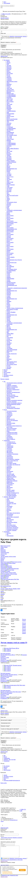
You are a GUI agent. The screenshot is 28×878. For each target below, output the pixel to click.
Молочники (10, 462)
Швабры (9, 518)
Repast (8, 117)
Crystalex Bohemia (11, 94)
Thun (8, 121)
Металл (8, 166)
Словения (9, 80)
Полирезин (9, 254)
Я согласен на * (14, 858)
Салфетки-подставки (12, 432)
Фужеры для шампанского (13, 392)
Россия (8, 74)
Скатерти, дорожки (11, 530)
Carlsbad (9, 109)
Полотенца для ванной (12, 527)
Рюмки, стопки (10, 397)
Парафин (9, 301)
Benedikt (9, 107)
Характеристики (5, 568)
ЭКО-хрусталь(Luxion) (12, 195)
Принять (22, 870)
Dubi (8, 112)
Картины (9, 510)
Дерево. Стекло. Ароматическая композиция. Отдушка (15, 308)
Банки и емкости (11, 439)
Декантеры (9, 393)
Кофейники (9, 482)
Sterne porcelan (10, 120)
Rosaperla (9, 153)
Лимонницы (10, 456)
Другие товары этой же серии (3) (14, 643)
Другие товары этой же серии (8, 572)
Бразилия (9, 66)
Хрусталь (9, 123)
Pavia (8, 352)
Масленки (9, 451)
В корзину (9, 676)
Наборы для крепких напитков (14, 400)
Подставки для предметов (13, 513)
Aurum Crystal (10, 89)
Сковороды (9, 413)
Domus (8, 167)
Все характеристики (6, 586)
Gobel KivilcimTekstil (12, 349)
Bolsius (8, 304)
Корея (8, 70)
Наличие (3, 575)
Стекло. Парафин (11, 312)
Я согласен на (14, 36)
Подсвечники (10, 502)
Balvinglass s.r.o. (11, 90)
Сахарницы (9, 484)
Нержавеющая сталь (12, 168)
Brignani (9, 170)
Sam (8, 192)
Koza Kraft (9, 340)
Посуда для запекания (12, 420)
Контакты (6, 376)
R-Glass (8, 365)
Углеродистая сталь (11, 262)
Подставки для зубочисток (13, 464)
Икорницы (9, 467)
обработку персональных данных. (18, 36)
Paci (8, 336)
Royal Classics (10, 101)
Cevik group (9, 187)
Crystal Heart (10, 127)
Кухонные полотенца (12, 529)
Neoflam (9, 237)
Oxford (8, 273)
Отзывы (3, 571)
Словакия (9, 78)
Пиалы (8, 470)
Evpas (8, 147)
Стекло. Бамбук (10, 257)
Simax (8, 82)
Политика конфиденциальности (12, 780)
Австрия (9, 65)
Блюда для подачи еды (12, 460)
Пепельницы (10, 514)
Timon (8, 178)
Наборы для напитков (12, 386)
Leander (8, 115)
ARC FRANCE (10, 363)
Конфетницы (10, 445)
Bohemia (9, 92)
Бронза (8, 152)
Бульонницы (10, 458)
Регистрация (7, 3)
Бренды (5, 369)
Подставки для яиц (11, 463)
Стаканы (9, 384)
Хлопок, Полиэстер (12, 353)
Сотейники (9, 415)
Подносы (9, 472)
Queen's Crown (10, 116)
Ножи (8, 431)
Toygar (8, 341)
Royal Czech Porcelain (12, 119)
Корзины (9, 468)
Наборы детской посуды (13, 492)
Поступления (7, 372)
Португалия (10, 73)
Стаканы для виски (11, 401)
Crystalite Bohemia (11, 96)
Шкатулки (9, 521)
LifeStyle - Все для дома (10, 759)
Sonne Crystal (10, 133)
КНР (8, 64)
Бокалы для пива (11, 407)
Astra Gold (9, 88)
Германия (9, 68)
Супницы (9, 466)
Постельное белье (11, 525)
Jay (7, 286)
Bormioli (9, 204)
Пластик (9, 235)
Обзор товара (4, 563)
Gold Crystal (10, 99)
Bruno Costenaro (11, 160)
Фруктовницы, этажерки (13, 459)
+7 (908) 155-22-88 (5, 14)
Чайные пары (10, 478)
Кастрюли (9, 412)
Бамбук (8, 214)
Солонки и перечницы (12, 454)
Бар (4, 755)
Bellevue (9, 85)
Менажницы (10, 452)
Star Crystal (9, 104)
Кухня (5, 756)
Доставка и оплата (8, 375)
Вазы (8, 499)
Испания (9, 69)
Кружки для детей (11, 494)
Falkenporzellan (10, 113)
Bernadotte (9, 108)
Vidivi (8, 180)
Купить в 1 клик (5, 657)
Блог (5, 779)
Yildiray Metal (10, 333)
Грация (8, 318)
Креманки (9, 391)
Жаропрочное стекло (12, 81)
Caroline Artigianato (11, 162)
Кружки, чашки (11, 490)
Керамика (9, 84)
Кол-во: (3, 834)
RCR (8, 196)
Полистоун (9, 239)
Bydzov (8, 125)
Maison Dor (9, 351)
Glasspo (8, 131)
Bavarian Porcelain (11, 282)
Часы (8, 511)
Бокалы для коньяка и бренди (14, 403)
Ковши (8, 417)
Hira (8, 332)
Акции (5, 373)
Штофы (8, 399)
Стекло (8, 86)
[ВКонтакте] (1, 610)
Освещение (6, 760)
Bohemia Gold (10, 93)
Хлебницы (9, 436)
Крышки (9, 421)
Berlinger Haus (10, 230)
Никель (8, 233)
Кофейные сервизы (11, 476)
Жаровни (9, 424)
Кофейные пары (11, 479)
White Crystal (10, 182)
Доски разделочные (12, 428)
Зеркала (9, 509)
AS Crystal (9, 136)
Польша (9, 72)
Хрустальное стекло (12, 135)
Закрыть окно (4, 56)
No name (9, 321)
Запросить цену (14, 875)
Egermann (9, 97)
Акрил (8, 199)
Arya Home (9, 348)
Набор (2, 564)
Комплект (3, 565)
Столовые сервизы (11, 443)
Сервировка (7, 758)
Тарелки (9, 444)
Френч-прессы (10, 483)
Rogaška (9, 368)
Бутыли (8, 435)
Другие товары (24, 620)
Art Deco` (9, 203)
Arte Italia (9, 156)
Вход (5, 1)
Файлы (2, 576)
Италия (8, 62)
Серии (5, 371)
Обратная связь (4, 827)
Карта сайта (4, 783)
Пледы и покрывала (12, 526)
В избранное (4, 661)
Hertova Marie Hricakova (13, 148)
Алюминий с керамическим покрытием (17, 288)
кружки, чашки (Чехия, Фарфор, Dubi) (10, 588)
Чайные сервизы (11, 475)
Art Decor (9, 174)
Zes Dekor (9, 343)
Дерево (8, 155)
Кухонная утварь (11, 423)
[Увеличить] (10, 579)
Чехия (8, 61)
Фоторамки (9, 506)
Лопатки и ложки (11, 429)
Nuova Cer (9, 163)
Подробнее (3, 658)
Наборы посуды (11, 419)
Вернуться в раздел (5, 561)
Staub (8, 360)
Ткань (8, 247)
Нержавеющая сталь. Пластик (14, 259)
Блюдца (8, 488)
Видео (2, 578)
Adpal (8, 300)
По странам (6, 60)
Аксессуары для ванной (13, 517)
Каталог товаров (5, 379)
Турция (8, 76)
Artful (8, 330)
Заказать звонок (5, 18)
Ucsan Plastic (10, 337)
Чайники (9, 416)
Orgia (8, 164)
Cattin (8, 186)
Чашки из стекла (11, 388)
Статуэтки (9, 507)
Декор (8, 504)
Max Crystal (9, 100)
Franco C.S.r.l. (10, 176)
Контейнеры (10, 437)
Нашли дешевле (5, 713)
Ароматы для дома (11, 503)
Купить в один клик (17, 859)
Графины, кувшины (12, 385)
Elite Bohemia (10, 129)
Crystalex (9, 141)
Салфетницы (10, 447)
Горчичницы (10, 471)
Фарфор (9, 105)
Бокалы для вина (11, 395)
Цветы (8, 500)
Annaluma (9, 159)
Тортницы (9, 448)
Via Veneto (9, 179)
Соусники (9, 455)
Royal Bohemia (10, 132)
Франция (9, 77)
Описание (3, 567)
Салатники (9, 450)
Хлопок (9, 347)
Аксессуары (4, 570)
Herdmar (9, 316)
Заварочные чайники (12, 480)
